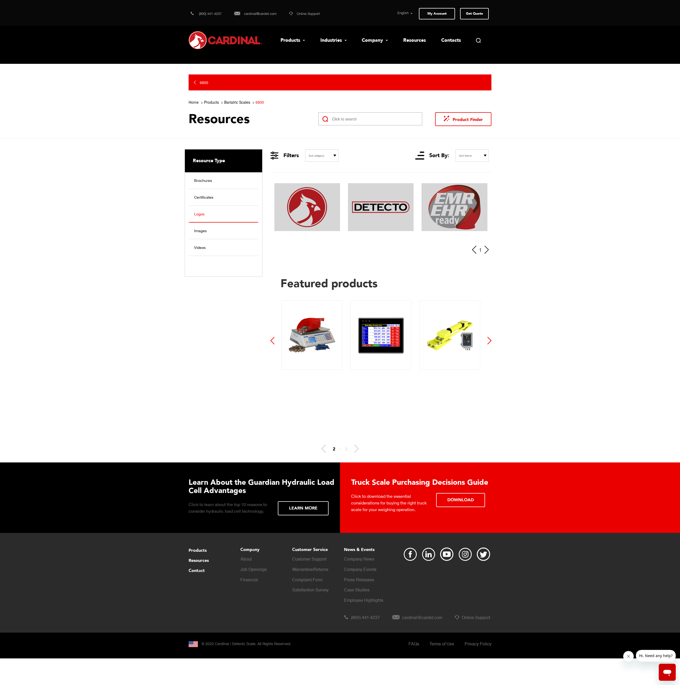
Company (373, 40)
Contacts (451, 40)
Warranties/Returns (310, 570)
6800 (260, 102)
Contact (197, 571)
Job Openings (253, 570)
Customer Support (309, 559)
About (246, 559)
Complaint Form (307, 580)
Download (460, 500)
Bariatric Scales (237, 102)
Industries (331, 40)
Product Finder (468, 120)
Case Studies (356, 590)
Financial (249, 580)
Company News (359, 559)
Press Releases (359, 580)
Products (290, 40)
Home (194, 102)
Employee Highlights (363, 601)
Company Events (360, 570)
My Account (437, 13)
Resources (414, 40)
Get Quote (474, 13)
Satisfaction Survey (310, 590)
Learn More (303, 508)
